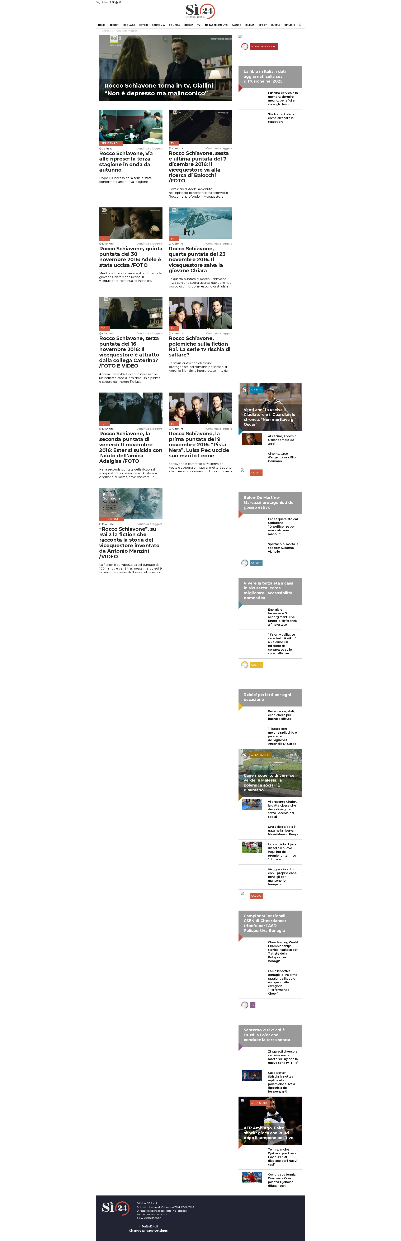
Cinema (249, 25)
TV (198, 25)
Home (101, 25)
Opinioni (289, 25)
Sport (263, 25)
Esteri (143, 25)
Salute (236, 25)
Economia (158, 25)
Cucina (275, 25)
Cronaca (129, 25)
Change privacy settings (148, 1230)
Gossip (188, 25)
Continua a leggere (149, 148)
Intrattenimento (216, 25)
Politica (174, 25)
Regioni (114, 25)
